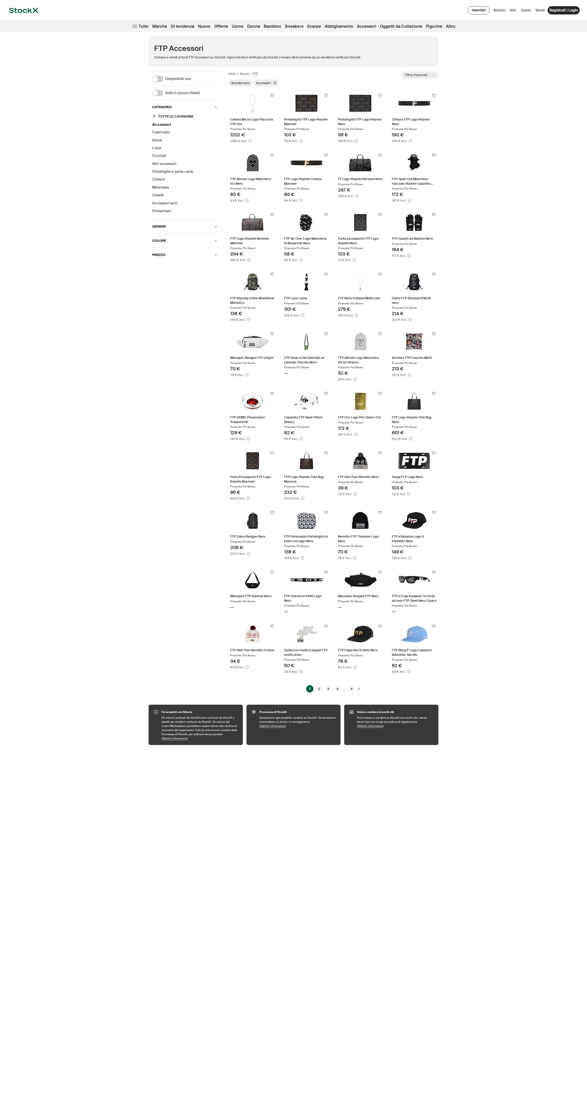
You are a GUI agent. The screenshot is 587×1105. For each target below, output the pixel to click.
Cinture (158, 179)
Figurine (434, 26)
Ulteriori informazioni (199, 738)
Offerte (221, 26)
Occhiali (159, 155)
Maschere (160, 187)
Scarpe (314, 26)
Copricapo (161, 132)
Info (514, 11)
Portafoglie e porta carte (172, 171)
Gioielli (158, 195)
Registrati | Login (563, 10)
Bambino (272, 26)
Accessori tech (164, 203)
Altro (450, 26)
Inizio (232, 74)
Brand (244, 74)
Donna (253, 26)
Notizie (499, 10)
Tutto (143, 26)
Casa (156, 148)
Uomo (238, 26)
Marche (159, 26)
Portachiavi (161, 211)
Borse (157, 140)
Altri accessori (164, 163)
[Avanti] (359, 688)
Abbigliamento (339, 26)
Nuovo (204, 26)
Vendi (540, 10)
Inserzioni (479, 10)
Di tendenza (182, 26)
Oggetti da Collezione (401, 26)
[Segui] (272, 95)
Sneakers (294, 26)
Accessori (366, 26)
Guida (526, 10)
